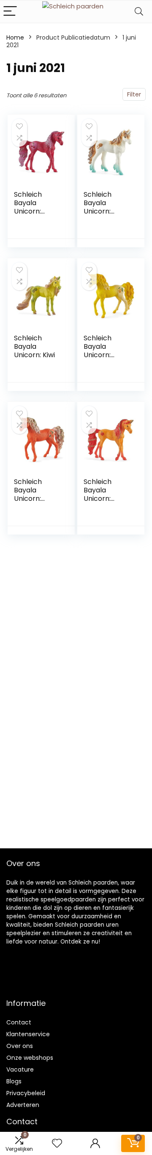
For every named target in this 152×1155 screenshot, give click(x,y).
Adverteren (22, 1105)
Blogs (14, 1081)
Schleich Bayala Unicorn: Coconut (98, 207)
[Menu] (10, 11)
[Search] (139, 11)
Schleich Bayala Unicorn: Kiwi (34, 346)
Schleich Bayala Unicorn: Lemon (97, 350)
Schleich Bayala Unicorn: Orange (28, 494)
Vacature (20, 1069)
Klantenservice (28, 1034)
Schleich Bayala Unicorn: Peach (97, 494)
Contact (18, 1022)
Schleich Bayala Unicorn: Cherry (28, 207)
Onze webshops (29, 1057)
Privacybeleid (25, 1093)
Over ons (19, 1046)
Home (15, 37)
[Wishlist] (57, 1143)
